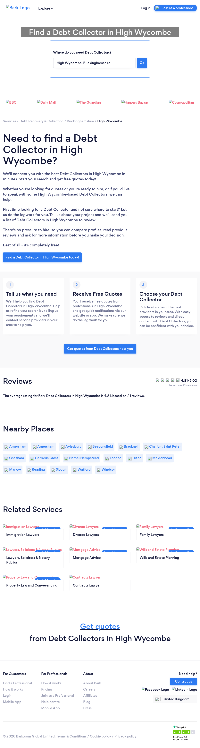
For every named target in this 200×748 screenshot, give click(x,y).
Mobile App (12, 701)
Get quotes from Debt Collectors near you (100, 348)
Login (7, 695)
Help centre (50, 701)
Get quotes (100, 626)
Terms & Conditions (71, 736)
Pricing (46, 689)
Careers (89, 689)
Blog (86, 701)
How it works (13, 689)
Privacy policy (125, 736)
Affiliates (90, 695)
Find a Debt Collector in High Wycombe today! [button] (42, 257)
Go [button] (142, 62)
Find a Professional (17, 683)
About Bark (92, 683)
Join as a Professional (57, 695)
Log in (146, 8)
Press (87, 708)
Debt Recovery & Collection (41, 121)
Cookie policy (100, 736)
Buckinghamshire (80, 121)
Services (9, 121)
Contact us (183, 681)
